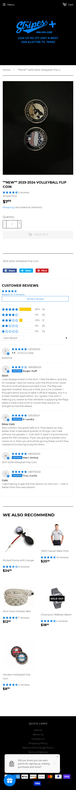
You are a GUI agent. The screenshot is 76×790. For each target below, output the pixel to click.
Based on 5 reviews (13, 294)
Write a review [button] (35, 298)
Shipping (8, 207)
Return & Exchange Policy (38, 747)
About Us (38, 734)
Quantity (8, 217)
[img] (19, 349)
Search (38, 730)
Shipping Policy (38, 743)
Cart (70, 4)
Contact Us (38, 738)
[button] (10, 192)
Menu (10, 4)
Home (6, 69)
